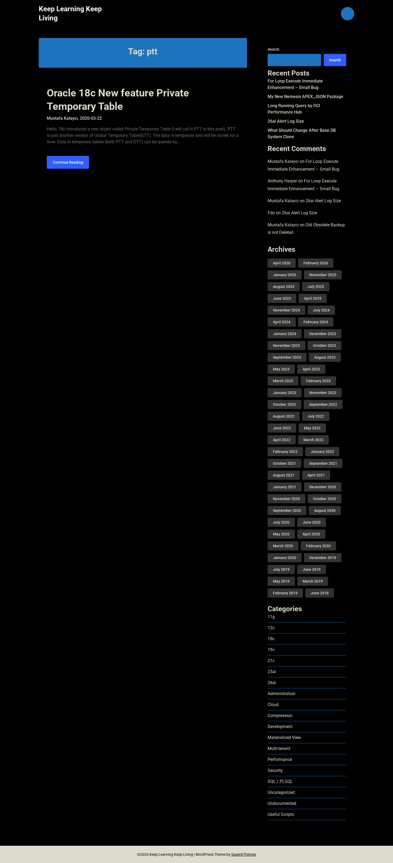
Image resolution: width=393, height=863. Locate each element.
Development (280, 726)
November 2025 (322, 275)
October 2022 (284, 404)
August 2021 (283, 475)
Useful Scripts (281, 814)
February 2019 (285, 593)
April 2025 (312, 298)
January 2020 (284, 558)
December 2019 (322, 558)
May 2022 (312, 428)
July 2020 (281, 522)
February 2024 (315, 322)
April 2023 (311, 369)
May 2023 (281, 369)
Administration (281, 693)
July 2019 (281, 569)
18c (271, 638)
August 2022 (283, 416)
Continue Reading (68, 162)
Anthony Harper (282, 180)
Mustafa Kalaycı (283, 161)
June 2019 (312, 569)
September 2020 (287, 510)
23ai (272, 671)
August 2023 (325, 357)
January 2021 (284, 487)
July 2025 (315, 286)
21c (271, 660)
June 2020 (312, 522)
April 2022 (281, 440)
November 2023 (286, 345)
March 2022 (313, 440)
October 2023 (324, 345)
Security (275, 770)
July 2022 (315, 416)
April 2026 (281, 263)
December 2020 (322, 487)
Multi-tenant (279, 748)
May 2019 (281, 581)
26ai (272, 682)
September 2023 (287, 357)
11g (271, 616)
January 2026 (284, 275)
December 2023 (322, 334)
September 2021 (323, 463)
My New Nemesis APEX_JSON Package (305, 96)
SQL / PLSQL (280, 781)
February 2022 (285, 451)
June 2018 (320, 593)
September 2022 (323, 404)
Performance (280, 759)
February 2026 (315, 263)
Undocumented (282, 803)
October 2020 (324, 499)
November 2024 (286, 310)
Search (273, 49)
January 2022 (322, 451)
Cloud (273, 704)
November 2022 (322, 393)
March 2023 (283, 381)
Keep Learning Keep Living (70, 13)
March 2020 (283, 546)
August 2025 (283, 286)
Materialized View (284, 737)
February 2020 (318, 546)
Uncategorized (281, 792)
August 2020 (325, 510)
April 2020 (311, 534)
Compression (280, 715)
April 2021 (316, 475)
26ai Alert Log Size (286, 121)
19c (271, 649)
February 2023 (318, 381)
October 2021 (284, 463)
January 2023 (284, 393)
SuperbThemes (243, 854)
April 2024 (281, 322)
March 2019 (313, 581)
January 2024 (284, 334)
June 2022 (282, 428)
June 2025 (282, 298)
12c (271, 627)
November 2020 (286, 499)
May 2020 (281, 534)
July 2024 (321, 310)
